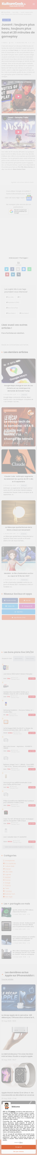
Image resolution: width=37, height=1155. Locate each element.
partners (12, 1111)
